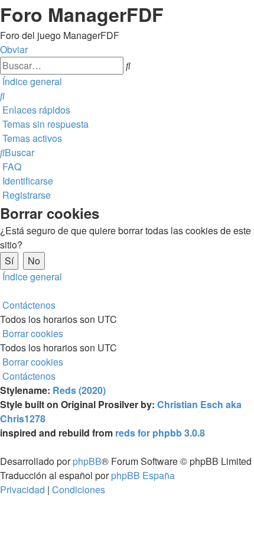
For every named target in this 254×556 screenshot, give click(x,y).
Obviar (14, 49)
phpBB (87, 461)
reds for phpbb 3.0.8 (160, 432)
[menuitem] (2, 95)
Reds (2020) (79, 390)
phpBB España (143, 475)
